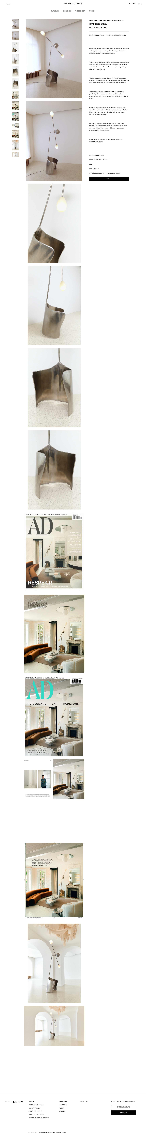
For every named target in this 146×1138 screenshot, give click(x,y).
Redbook (62, 1111)
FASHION (92, 11)
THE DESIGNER (80, 11)
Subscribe (124, 1112)
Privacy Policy (34, 1108)
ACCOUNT (132, 3)
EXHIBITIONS (67, 11)
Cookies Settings (35, 1111)
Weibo (61, 1108)
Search (31, 1101)
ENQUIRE (109, 178)
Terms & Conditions (36, 1114)
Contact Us (83, 1101)
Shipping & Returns (36, 1105)
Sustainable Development (39, 1118)
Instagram (63, 1101)
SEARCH (8, 4)
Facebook (62, 1105)
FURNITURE (55, 11)
